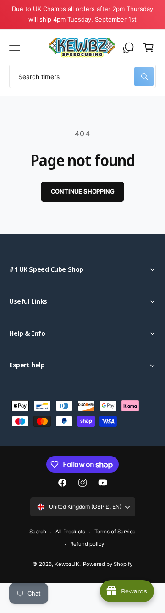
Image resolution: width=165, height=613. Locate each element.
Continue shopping (83, 191)
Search (37, 531)
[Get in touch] (128, 48)
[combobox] (82, 76)
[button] (15, 48)
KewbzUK (67, 564)
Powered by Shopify (107, 564)
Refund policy (87, 544)
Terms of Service (115, 531)
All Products (70, 531)
